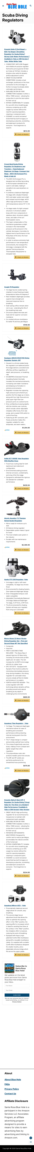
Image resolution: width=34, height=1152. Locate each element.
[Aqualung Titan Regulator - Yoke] (17, 715)
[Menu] (3, 5)
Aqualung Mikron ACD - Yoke (15, 905)
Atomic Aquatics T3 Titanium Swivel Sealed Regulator (15, 519)
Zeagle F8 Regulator (11, 287)
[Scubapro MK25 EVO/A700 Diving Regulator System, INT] (17, 345)
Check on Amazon (23, 134)
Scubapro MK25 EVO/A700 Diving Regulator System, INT (16, 359)
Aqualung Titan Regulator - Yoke (16, 723)
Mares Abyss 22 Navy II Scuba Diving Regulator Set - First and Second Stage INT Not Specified (16, 641)
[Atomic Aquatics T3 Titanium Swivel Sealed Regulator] (17, 506)
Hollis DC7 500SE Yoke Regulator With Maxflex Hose (16, 460)
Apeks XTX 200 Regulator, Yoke (16, 579)
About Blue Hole (13, 1079)
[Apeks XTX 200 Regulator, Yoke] (17, 567)
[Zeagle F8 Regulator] (17, 275)
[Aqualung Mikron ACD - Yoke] (17, 893)
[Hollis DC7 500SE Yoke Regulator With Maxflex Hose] (17, 448)
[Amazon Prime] (17, 430)
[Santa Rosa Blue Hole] (16, 6)
